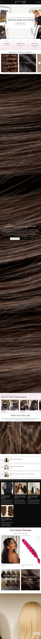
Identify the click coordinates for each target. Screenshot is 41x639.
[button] (37, 2)
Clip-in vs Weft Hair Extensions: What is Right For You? (6, 519)
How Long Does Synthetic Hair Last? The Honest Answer (33, 497)
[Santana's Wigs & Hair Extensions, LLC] (20, 2)
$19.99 (10, 564)
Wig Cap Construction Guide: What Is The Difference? (5, 497)
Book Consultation (15, 238)
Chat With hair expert (25, 238)
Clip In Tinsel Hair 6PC (4, 564)
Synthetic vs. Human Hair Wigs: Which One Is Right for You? (19, 497)
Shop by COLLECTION (20, 23)
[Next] (39, 63)
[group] (20, 63)
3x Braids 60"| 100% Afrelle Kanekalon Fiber (27, 564)
